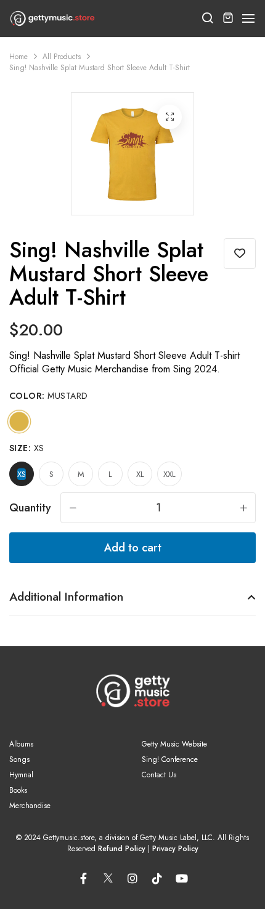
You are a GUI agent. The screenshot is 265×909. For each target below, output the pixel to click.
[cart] (228, 18)
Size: (26, 448)
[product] (169, 117)
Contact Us (159, 775)
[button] (249, 18)
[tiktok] (157, 878)
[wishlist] (240, 253)
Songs (19, 759)
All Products (62, 56)
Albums (21, 744)
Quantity (30, 508)
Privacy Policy (175, 848)
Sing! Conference (170, 759)
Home (18, 56)
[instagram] (132, 878)
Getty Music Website (174, 744)
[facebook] (83, 878)
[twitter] (108, 875)
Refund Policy (121, 848)
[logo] (52, 18)
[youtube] (181, 878)
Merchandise (30, 805)
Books (18, 790)
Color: (48, 395)
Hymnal (21, 775)
